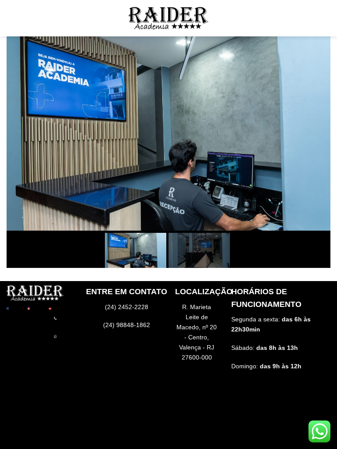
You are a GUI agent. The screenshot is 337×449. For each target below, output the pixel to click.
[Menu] (14, 18)
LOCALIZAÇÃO (204, 291)
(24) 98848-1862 (126, 324)
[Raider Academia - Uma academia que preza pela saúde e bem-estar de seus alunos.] (168, 18)
